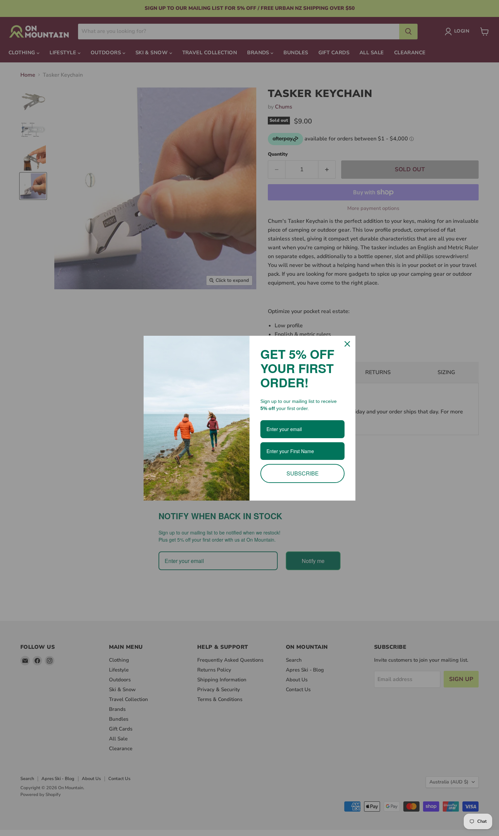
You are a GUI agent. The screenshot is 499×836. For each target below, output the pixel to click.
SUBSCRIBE (303, 473)
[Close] (347, 344)
